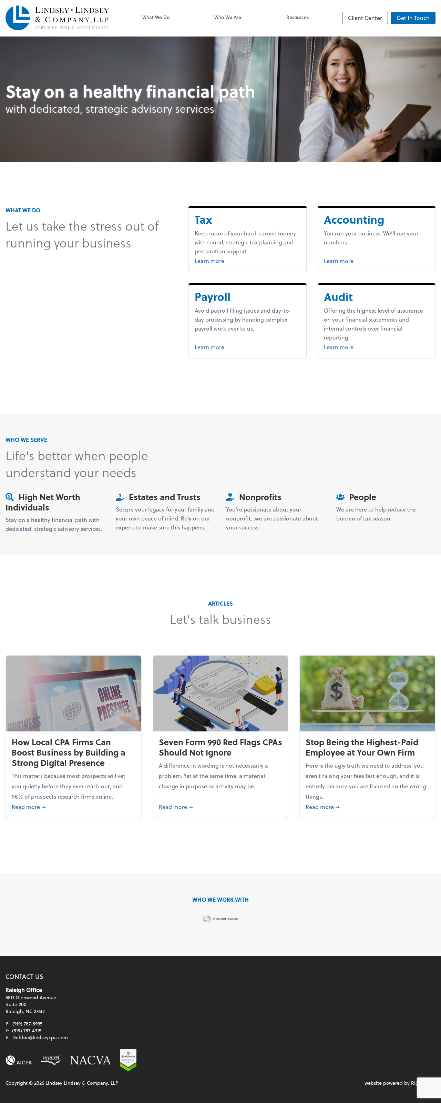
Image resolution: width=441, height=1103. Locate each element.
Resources (297, 17)
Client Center (365, 18)
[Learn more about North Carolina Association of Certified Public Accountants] (51, 1060)
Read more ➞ (73, 806)
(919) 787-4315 (26, 1030)
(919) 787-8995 (27, 1023)
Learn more (222, 260)
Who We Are (227, 17)
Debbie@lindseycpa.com (40, 1037)
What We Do (156, 17)
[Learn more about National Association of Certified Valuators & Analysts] (90, 1060)
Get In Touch (413, 18)
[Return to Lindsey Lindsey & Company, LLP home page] (57, 18)
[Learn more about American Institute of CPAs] (19, 1060)
